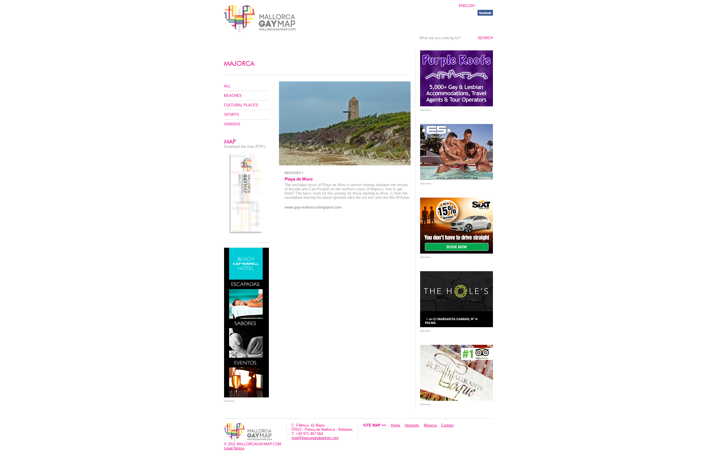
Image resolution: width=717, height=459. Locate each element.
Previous (282, 123)
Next (407, 123)
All (227, 86)
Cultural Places (241, 105)
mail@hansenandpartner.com (315, 438)
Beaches (233, 95)
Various (232, 124)
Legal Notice (234, 448)
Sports (231, 115)
